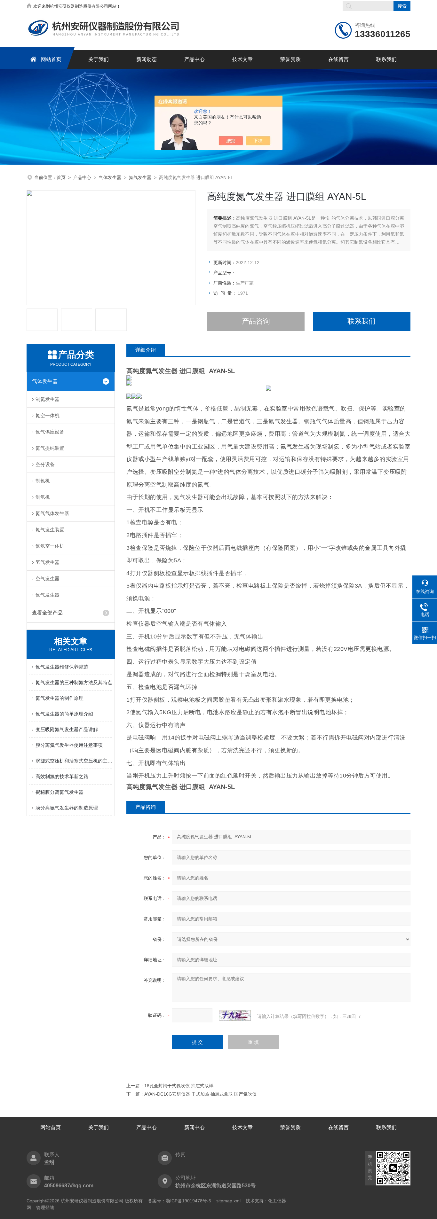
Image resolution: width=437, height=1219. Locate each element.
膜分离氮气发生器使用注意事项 (69, 745)
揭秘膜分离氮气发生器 (59, 792)
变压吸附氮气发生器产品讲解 (67, 729)
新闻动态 (146, 59)
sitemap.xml (228, 1200)
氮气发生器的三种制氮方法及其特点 (74, 682)
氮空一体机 (48, 415)
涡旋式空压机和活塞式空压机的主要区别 (74, 760)
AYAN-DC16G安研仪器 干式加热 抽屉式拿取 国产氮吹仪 (200, 1094)
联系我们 (386, 59)
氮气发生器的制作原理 (59, 698)
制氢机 (43, 497)
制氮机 (43, 480)
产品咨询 (256, 321)
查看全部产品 (47, 612)
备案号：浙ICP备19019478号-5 (179, 1200)
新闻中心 (194, 1127)
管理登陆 (45, 1207)
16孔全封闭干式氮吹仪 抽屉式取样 (178, 1085)
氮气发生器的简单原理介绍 (64, 713)
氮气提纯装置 (50, 448)
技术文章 (242, 59)
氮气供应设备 (50, 431)
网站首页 (51, 59)
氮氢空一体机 (50, 546)
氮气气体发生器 (52, 513)
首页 (61, 177)
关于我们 (98, 59)
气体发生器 (110, 177)
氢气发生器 (48, 562)
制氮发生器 (48, 399)
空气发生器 (48, 578)
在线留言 (338, 59)
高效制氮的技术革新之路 (62, 776)
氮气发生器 (140, 177)
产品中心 (194, 59)
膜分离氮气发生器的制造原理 (67, 807)
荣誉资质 (290, 59)
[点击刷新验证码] (235, 1015)
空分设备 (45, 464)
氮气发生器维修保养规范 (62, 666)
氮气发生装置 (50, 529)
